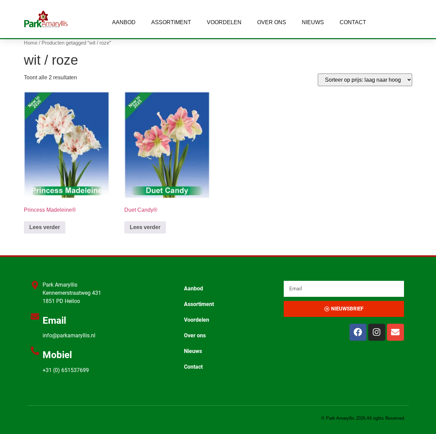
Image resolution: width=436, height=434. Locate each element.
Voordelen (224, 22)
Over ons (271, 22)
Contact (353, 22)
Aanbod (124, 22)
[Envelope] (395, 332)
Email (54, 320)
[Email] (35, 316)
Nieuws (313, 22)
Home (30, 43)
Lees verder (44, 227)
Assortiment (171, 22)
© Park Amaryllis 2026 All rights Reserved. (363, 418)
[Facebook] (358, 332)
